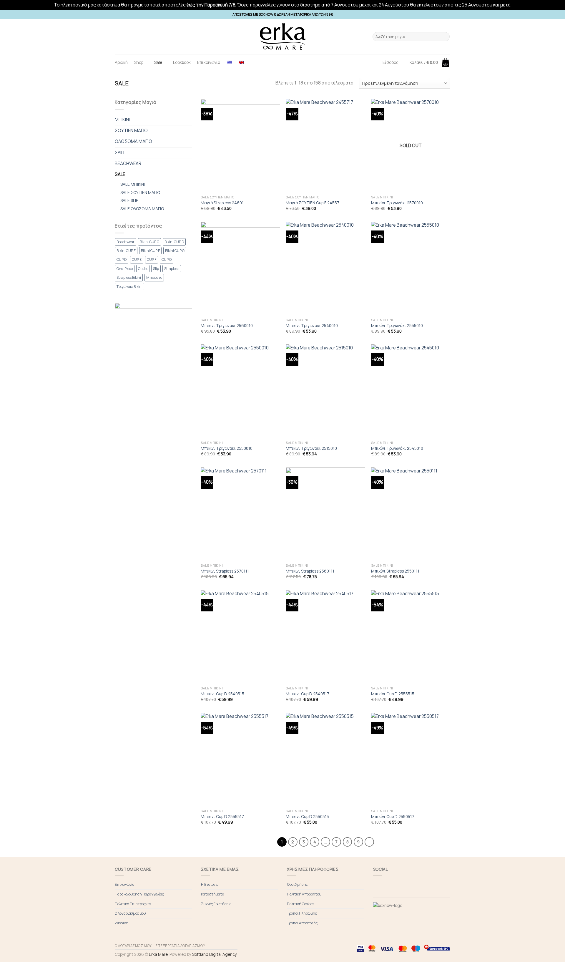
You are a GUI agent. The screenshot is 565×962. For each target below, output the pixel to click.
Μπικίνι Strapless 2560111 (310, 571)
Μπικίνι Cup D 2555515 (392, 693)
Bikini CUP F (150, 250)
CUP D (122, 259)
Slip (156, 268)
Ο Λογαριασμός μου (130, 913)
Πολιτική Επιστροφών (133, 903)
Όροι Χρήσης (297, 884)
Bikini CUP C (149, 241)
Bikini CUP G (175, 250)
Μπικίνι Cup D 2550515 (307, 816)
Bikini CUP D (174, 241)
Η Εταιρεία (210, 884)
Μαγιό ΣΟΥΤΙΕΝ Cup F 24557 (312, 202)
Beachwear (125, 241)
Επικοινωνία (208, 62)
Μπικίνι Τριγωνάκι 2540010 (312, 325)
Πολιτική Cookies (300, 903)
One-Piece (125, 268)
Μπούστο (154, 277)
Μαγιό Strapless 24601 (222, 202)
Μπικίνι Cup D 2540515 (222, 693)
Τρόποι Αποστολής (302, 922)
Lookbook (182, 62)
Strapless (171, 268)
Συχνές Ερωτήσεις (216, 903)
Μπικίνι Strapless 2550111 (395, 571)
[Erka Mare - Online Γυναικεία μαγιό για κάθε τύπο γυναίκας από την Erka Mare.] (282, 36)
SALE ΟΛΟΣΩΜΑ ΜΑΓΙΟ (142, 208)
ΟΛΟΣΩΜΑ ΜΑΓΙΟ (133, 141)
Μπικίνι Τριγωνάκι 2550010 (226, 448)
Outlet (143, 268)
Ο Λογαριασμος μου (133, 945)
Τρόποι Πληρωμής (302, 913)
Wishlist (121, 922)
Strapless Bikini (129, 277)
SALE (120, 174)
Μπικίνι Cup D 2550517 (392, 816)
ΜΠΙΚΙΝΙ (122, 120)
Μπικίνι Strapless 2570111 (225, 571)
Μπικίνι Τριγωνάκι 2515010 (311, 448)
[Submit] (444, 36)
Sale (158, 62)
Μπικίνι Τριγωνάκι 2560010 (227, 325)
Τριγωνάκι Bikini (129, 286)
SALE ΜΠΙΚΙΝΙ (132, 184)
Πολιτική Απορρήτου (304, 894)
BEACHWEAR (128, 163)
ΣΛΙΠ (119, 153)
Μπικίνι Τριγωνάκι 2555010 (397, 325)
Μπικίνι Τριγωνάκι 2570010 (397, 202)
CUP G (167, 259)
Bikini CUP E (126, 250)
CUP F (151, 259)
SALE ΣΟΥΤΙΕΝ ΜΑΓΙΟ (140, 192)
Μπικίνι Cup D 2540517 (307, 693)
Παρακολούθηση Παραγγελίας (139, 894)
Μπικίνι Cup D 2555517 (222, 816)
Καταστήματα (212, 894)
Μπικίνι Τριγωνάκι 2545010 (397, 448)
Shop (138, 62)
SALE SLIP (129, 200)
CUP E (137, 259)
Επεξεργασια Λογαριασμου (180, 945)
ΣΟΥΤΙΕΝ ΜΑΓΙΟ (131, 130)
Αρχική (121, 62)
